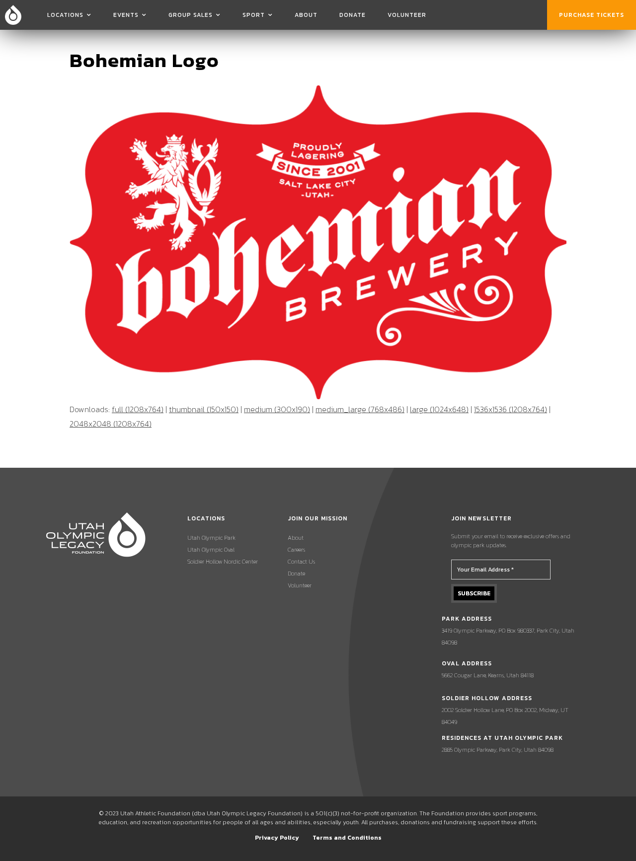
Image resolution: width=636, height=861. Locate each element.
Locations (65, 14)
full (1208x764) (137, 409)
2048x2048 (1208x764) (111, 424)
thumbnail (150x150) (203, 409)
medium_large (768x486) (360, 409)
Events (126, 14)
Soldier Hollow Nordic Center (222, 561)
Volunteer (407, 14)
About (306, 14)
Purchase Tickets (591, 14)
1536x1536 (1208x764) (510, 409)
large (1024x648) (439, 409)
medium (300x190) (277, 409)
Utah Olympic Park (211, 537)
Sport (253, 14)
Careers (296, 549)
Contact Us (301, 561)
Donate (352, 14)
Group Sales (190, 14)
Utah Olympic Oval (211, 549)
